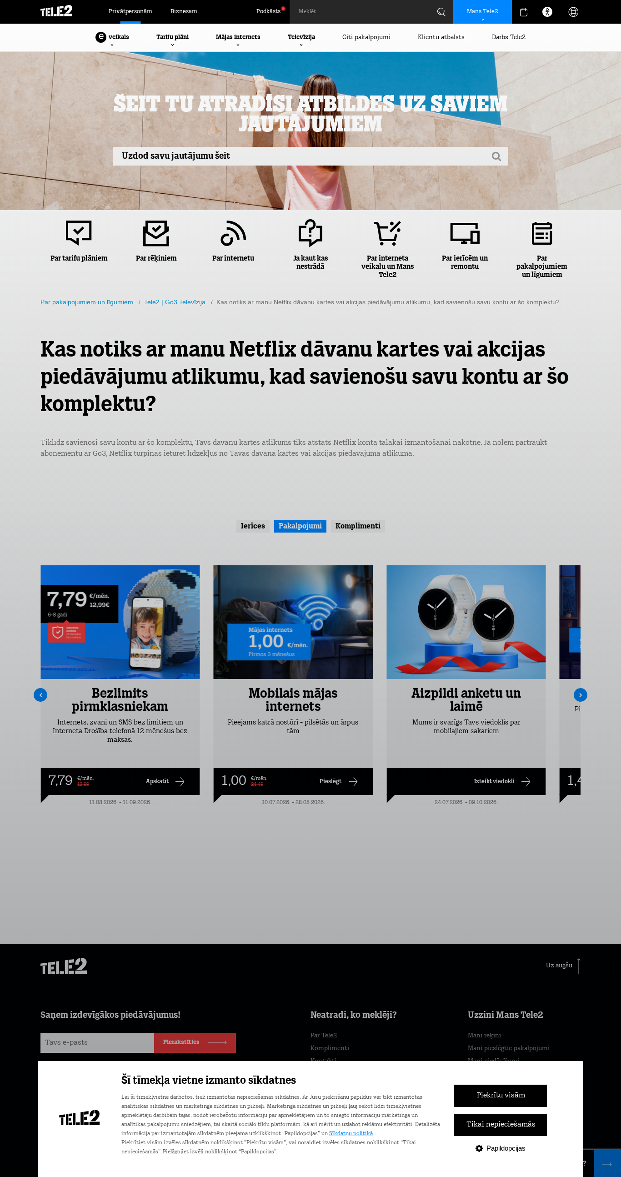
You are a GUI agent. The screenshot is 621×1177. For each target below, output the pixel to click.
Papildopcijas (506, 1148)
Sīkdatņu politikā (351, 1134)
